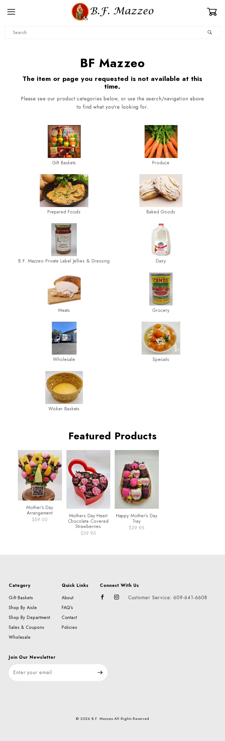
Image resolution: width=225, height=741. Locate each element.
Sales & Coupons (26, 627)
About (68, 598)
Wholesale (20, 637)
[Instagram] (119, 599)
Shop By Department (29, 617)
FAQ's (68, 607)
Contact (69, 617)
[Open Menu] (11, 12)
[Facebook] (105, 599)
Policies (69, 627)
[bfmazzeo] (112, 11)
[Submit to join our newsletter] (100, 672)
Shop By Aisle (23, 607)
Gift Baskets (21, 598)
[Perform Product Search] (209, 32)
